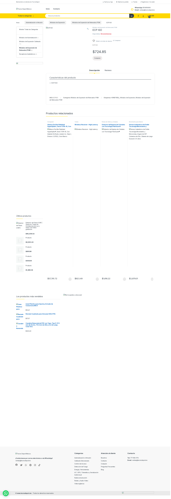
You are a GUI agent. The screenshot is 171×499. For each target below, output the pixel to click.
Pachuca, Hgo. (108, 2)
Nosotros (104, 458)
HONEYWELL (115, 97)
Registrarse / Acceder (148, 2)
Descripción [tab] (94, 70)
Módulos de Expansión (57, 22)
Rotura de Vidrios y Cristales (110, 122)
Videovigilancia (79, 483)
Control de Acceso (80, 464)
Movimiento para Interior (136, 122)
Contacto (56, 9)
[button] (88, 29)
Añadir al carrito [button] (151, 279)
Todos (76, 122)
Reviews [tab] (108, 70)
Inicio (48, 9)
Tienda (135, 2)
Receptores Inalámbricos (28, 54)
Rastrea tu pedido (123, 2)
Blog (102, 469)
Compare (104, 464)
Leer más (70, 279)
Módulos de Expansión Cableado (30, 43)
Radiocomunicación (80, 478)
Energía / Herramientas (81, 469)
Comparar (117, 40)
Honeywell (50, 122)
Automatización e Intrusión (34, 22)
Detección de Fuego (81, 466)
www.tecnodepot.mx (24, 493)
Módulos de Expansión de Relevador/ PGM (86, 22)
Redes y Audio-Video (81, 481)
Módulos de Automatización (29, 37)
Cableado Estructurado (81, 461)
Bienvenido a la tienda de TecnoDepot (27, 2)
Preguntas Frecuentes (108, 466)
